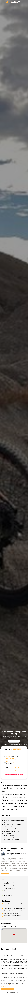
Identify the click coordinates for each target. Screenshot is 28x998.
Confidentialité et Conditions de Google (14, 995)
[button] (14, 992)
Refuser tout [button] (20, 989)
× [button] (26, 972)
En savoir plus (5, 873)
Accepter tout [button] (7, 989)
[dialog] (14, 984)
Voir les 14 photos (14, 741)
